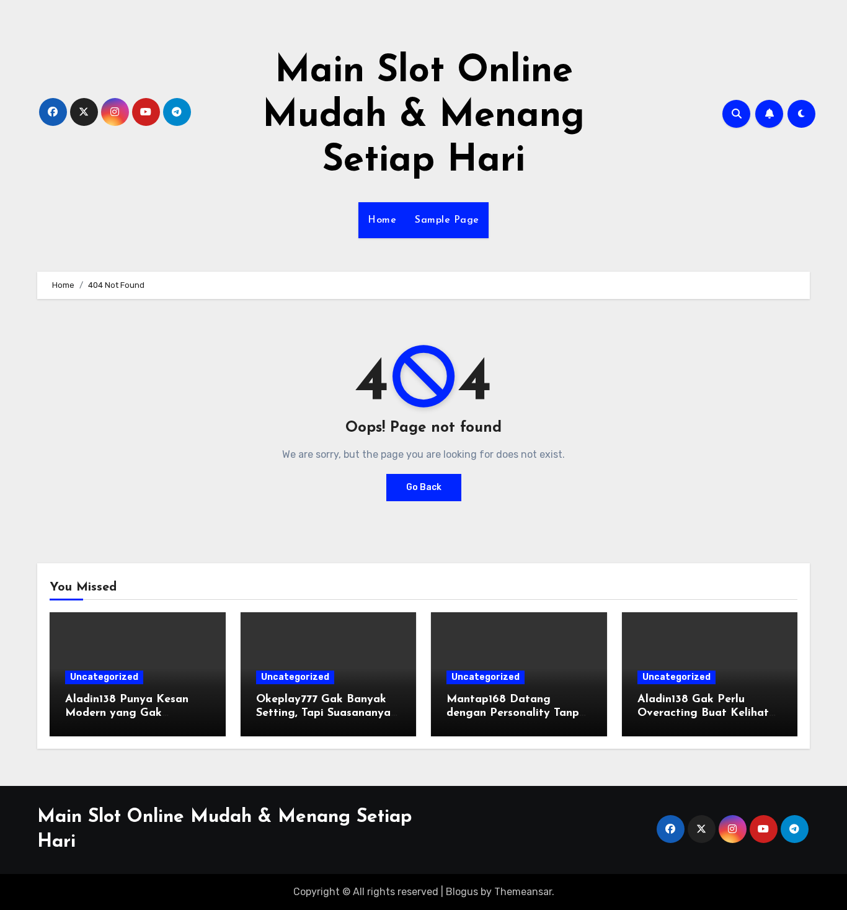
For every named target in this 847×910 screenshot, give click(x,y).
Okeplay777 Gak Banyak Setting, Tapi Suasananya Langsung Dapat (323, 713)
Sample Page (447, 220)
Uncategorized (104, 677)
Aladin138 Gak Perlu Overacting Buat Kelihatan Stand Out (709, 713)
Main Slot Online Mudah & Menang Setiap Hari (423, 116)
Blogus (462, 892)
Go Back (423, 487)
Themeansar (523, 892)
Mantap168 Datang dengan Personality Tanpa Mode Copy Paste (516, 713)
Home (382, 220)
